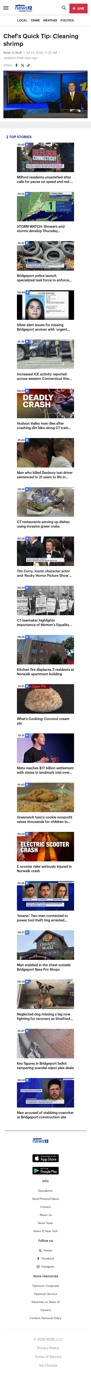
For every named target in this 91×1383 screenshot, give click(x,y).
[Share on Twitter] (22, 65)
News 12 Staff (12, 52)
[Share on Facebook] (16, 65)
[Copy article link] (28, 65)
